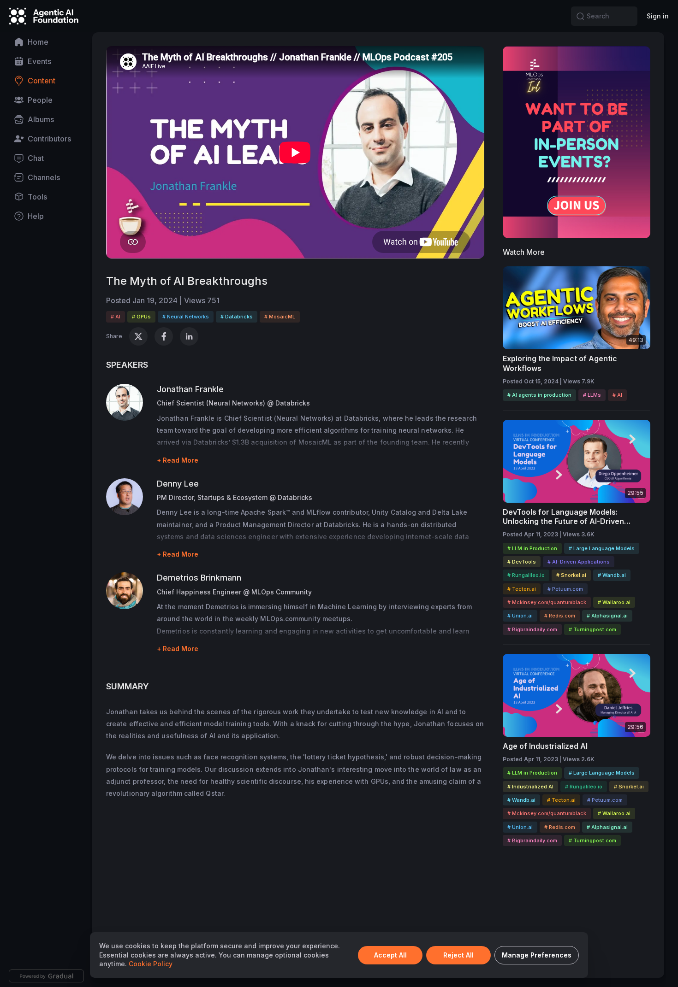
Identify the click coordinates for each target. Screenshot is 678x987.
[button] (580, 16)
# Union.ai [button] (520, 615)
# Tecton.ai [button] (521, 589)
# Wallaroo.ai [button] (614, 602)
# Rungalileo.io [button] (526, 575)
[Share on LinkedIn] (189, 336)
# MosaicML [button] (279, 316)
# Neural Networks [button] (185, 316)
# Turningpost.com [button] (592, 629)
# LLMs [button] (592, 395)
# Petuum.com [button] (565, 589)
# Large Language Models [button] (602, 548)
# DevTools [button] (521, 561)
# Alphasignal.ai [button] (607, 615)
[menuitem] (46, 42)
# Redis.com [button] (559, 615)
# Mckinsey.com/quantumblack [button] (546, 602)
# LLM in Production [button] (532, 548)
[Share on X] (138, 336)
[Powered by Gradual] (46, 975)
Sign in (658, 16)
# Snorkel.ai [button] (571, 575)
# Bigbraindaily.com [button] (532, 629)
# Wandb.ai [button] (612, 575)
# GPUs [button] (141, 316)
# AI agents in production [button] (539, 395)
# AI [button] (115, 316)
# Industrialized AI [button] (530, 786)
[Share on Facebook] (164, 336)
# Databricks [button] (236, 316)
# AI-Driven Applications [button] (578, 561)
